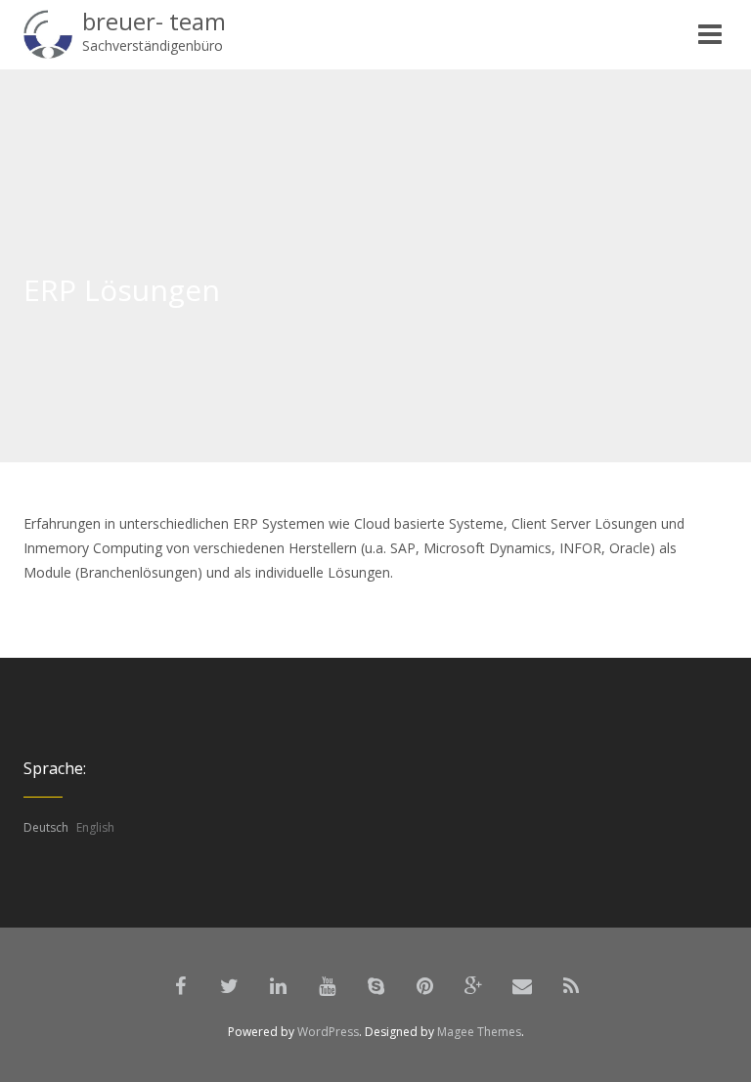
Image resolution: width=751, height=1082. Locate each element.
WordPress (328, 1031)
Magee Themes (479, 1031)
